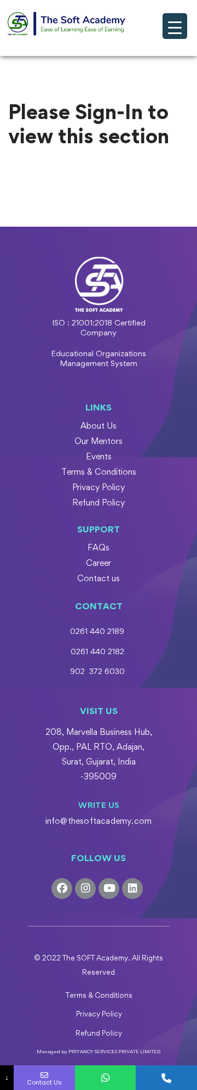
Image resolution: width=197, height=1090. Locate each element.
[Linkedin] (132, 888)
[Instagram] (85, 888)
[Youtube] (109, 888)
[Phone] (166, 1077)
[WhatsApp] (105, 1077)
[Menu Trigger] (175, 26)
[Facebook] (61, 888)
